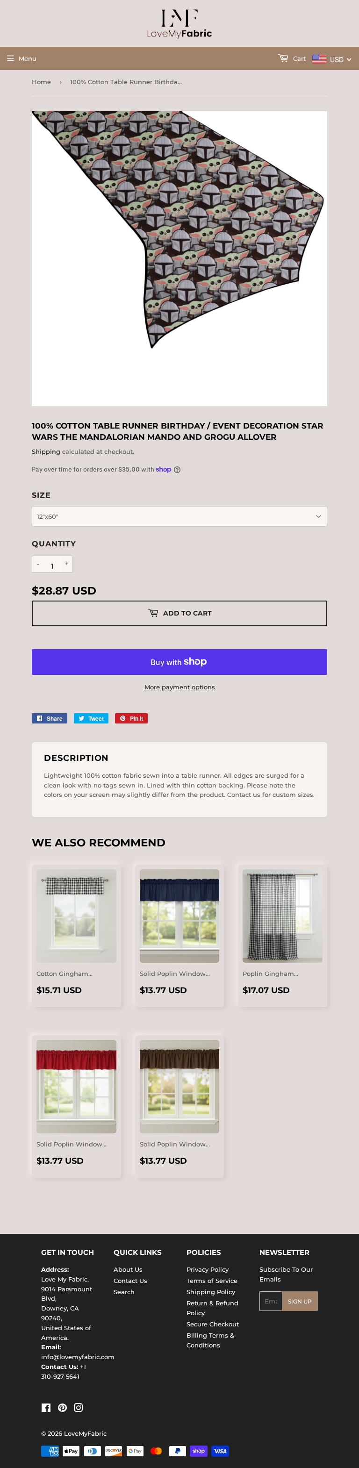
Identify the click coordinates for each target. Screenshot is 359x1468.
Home (41, 82)
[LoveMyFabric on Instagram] (78, 1409)
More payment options (179, 687)
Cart (298, 58)
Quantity (54, 543)
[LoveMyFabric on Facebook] (46, 1409)
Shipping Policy (211, 1292)
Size (41, 495)
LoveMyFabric (85, 1433)
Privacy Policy (208, 1269)
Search (124, 1292)
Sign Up (300, 1301)
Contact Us (130, 1280)
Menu (27, 58)
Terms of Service (212, 1280)
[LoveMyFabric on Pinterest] (62, 1409)
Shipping (46, 451)
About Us (128, 1269)
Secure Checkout (213, 1324)
